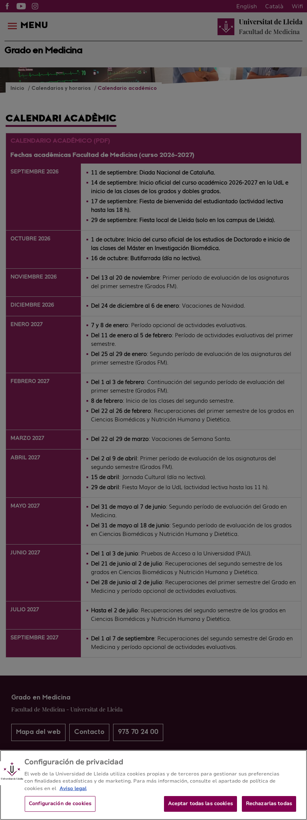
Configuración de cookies (60, 803)
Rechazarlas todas (269, 803)
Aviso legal (73, 788)
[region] (153, 785)
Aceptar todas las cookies (200, 803)
